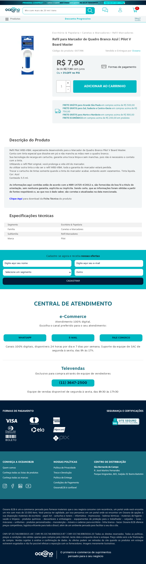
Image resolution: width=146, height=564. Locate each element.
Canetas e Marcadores (96, 33)
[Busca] (90, 10)
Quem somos (9, 468)
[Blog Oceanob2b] (138, 19)
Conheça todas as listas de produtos (20, 473)
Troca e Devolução (63, 473)
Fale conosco (121, 338)
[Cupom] (73, 2)
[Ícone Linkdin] (20, 487)
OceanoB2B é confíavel (65, 488)
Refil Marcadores (122, 33)
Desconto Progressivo (78, 19)
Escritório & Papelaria (65, 33)
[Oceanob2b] (12, 10)
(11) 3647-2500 (73, 383)
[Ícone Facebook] (13, 488)
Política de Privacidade (65, 468)
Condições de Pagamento (66, 483)
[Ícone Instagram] (5, 488)
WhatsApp (25, 338)
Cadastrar (73, 281)
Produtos (15, 19)
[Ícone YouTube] (28, 487)
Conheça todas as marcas (15, 478)
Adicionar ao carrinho (105, 86)
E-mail (73, 338)
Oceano (136, 51)
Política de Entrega (63, 478)
